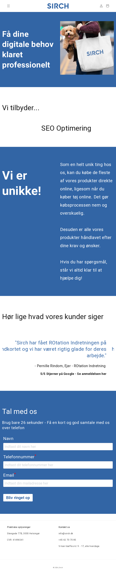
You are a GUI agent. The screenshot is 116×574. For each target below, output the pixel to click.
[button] (8, 6)
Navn (8, 445)
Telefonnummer (19, 463)
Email (9, 481)
